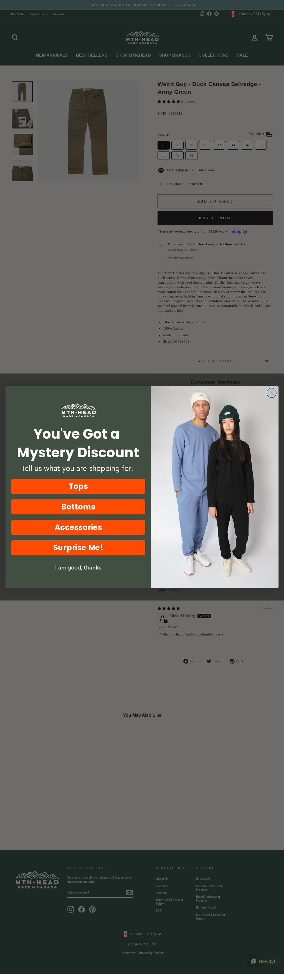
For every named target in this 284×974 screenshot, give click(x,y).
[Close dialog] (271, 393)
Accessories (78, 527)
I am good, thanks (78, 567)
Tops (78, 486)
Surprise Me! (78, 547)
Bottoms (78, 506)
